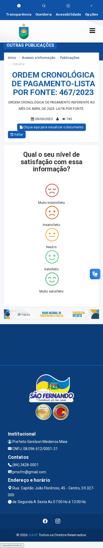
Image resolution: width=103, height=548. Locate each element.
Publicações (69, 58)
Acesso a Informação (38, 58)
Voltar (18, 134)
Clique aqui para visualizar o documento (52, 127)
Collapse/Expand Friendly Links (12, 545)
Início (12, 58)
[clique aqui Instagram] (58, 521)
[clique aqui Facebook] (45, 521)
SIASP (33, 535)
